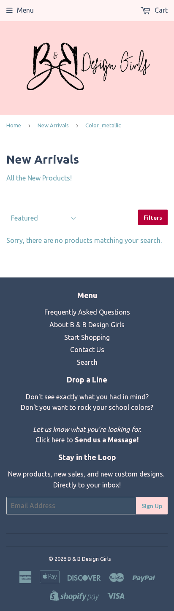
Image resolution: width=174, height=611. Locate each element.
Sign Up (151, 505)
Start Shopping (87, 337)
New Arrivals (53, 125)
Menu (25, 10)
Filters (153, 217)
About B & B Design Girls (87, 324)
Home (13, 125)
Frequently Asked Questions (87, 312)
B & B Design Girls (89, 559)
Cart (160, 10)
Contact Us (87, 349)
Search (87, 362)
